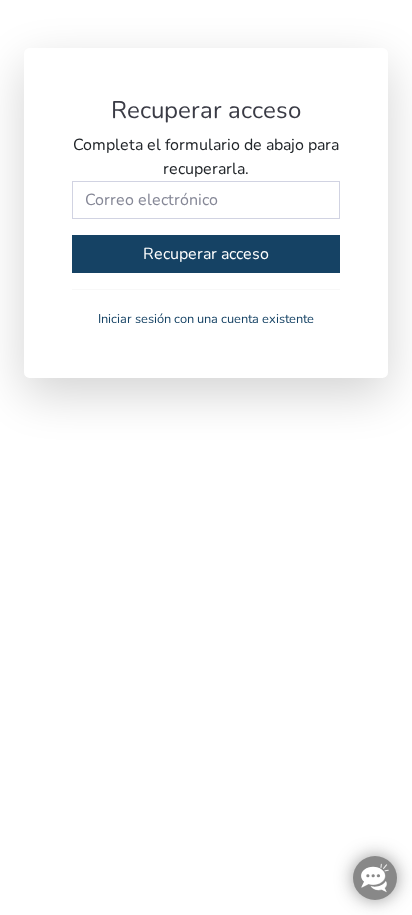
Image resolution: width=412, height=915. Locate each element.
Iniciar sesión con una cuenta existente (206, 319)
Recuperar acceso (206, 254)
